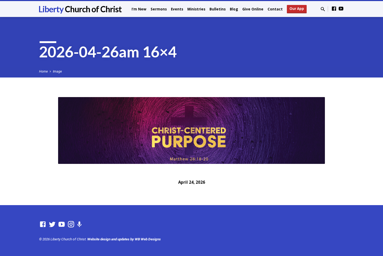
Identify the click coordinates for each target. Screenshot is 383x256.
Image (57, 71)
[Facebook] (334, 8)
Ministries (196, 9)
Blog (234, 9)
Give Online (252, 9)
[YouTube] (341, 8)
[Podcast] (79, 225)
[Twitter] (52, 224)
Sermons (159, 9)
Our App (296, 8)
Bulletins (217, 9)
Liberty (80, 9)
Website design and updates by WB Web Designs (124, 239)
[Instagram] (71, 224)
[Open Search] (323, 9)
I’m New (139, 9)
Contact (275, 9)
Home (43, 71)
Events (177, 9)
